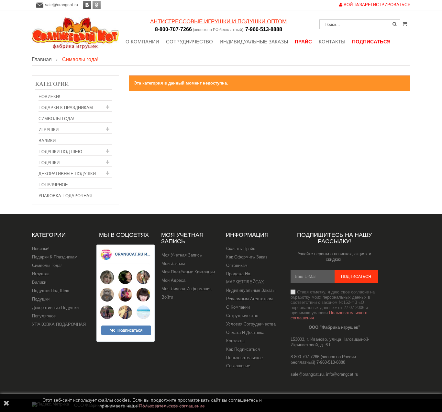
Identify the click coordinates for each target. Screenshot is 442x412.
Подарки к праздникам (66, 107)
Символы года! (56, 118)
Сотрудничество (242, 315)
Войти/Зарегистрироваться (376, 4)
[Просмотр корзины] (404, 23)
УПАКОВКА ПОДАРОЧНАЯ (65, 195)
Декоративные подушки (67, 173)
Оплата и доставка (245, 332)
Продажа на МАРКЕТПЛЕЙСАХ (245, 277)
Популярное (53, 184)
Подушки (49, 162)
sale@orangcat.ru (61, 4)
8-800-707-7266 (173, 29)
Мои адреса (173, 280)
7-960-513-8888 (263, 29)
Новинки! (49, 96)
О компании (238, 307)
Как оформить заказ (246, 257)
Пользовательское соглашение (244, 361)
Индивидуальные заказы (250, 290)
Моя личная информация (186, 288)
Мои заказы (173, 263)
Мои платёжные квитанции (188, 271)
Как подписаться (243, 349)
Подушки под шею (60, 151)
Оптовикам (237, 265)
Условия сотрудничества (251, 324)
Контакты (235, 340)
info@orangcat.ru (342, 374)
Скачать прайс (240, 248)
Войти (167, 297)
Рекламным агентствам (249, 298)
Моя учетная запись (182, 238)
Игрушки (49, 129)
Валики (47, 140)
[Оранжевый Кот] (75, 33)
